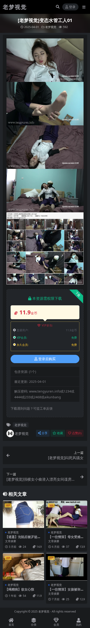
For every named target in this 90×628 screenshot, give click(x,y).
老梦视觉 (50, 27)
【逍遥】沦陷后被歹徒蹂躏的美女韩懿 (23, 539)
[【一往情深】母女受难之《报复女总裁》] (66, 514)
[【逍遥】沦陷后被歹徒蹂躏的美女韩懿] (23, 514)
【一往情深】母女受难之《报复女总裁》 (66, 539)
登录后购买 (47, 359)
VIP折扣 (47, 325)
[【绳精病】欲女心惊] (23, 567)
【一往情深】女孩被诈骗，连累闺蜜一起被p (64, 591)
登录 (72, 7)
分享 (45, 433)
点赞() (76, 433)
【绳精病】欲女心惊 (19, 589)
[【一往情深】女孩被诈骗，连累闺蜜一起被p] (66, 567)
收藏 (60, 433)
